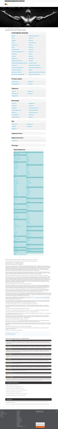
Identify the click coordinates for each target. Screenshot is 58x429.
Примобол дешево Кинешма (11, 333)
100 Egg (18, 424)
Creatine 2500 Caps (19, 421)
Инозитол (18, 414)
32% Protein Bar (19, 425)
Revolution (18, 412)
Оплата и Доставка (11, 7)
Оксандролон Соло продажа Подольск (13, 320)
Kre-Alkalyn (18, 423)
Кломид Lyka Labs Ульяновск (11, 334)
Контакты (29, 7)
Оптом (24, 7)
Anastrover (18, 422)
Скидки (19, 7)
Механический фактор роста (21, 426)
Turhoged (18, 413)
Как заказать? (3, 7)
